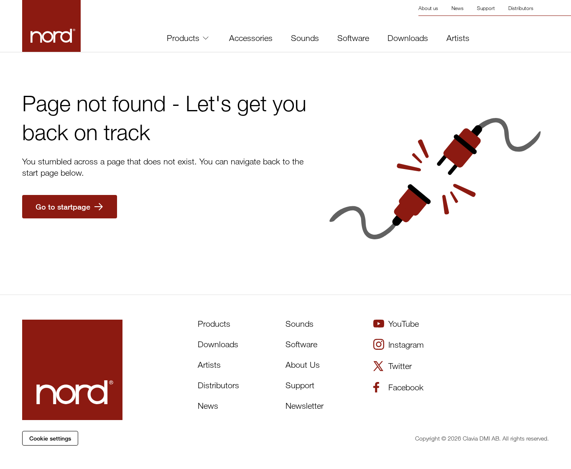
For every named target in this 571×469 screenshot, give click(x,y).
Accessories (251, 38)
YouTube (403, 323)
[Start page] (72, 370)
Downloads (407, 38)
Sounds (305, 38)
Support (486, 8)
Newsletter (305, 405)
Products (183, 38)
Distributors (520, 8)
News (457, 8)
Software (353, 38)
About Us (303, 364)
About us (428, 8)
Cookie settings (50, 438)
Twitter (400, 366)
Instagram (406, 344)
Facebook (405, 387)
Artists (457, 38)
